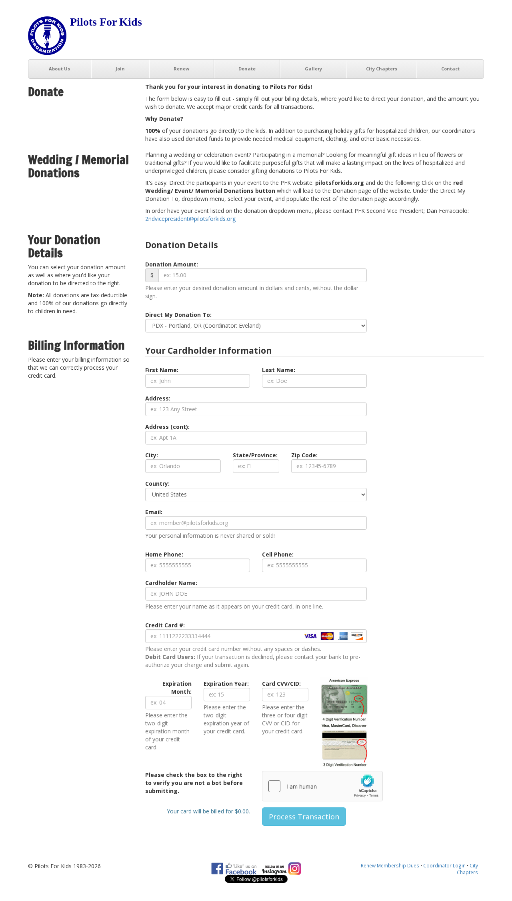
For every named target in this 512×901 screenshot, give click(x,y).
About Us (59, 69)
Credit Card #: (165, 625)
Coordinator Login (444, 865)
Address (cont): (167, 426)
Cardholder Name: (171, 583)
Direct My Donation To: (178, 314)
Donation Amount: (171, 264)
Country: (157, 483)
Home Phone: (164, 554)
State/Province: (255, 455)
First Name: (161, 370)
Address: (157, 398)
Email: (153, 512)
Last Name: (278, 370)
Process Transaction (304, 816)
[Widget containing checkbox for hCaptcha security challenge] (322, 786)
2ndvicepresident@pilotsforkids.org (190, 218)
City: (151, 455)
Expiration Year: (226, 683)
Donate (247, 69)
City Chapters (381, 69)
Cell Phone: (278, 554)
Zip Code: (304, 455)
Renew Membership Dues (390, 865)
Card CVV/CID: (281, 683)
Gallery (313, 69)
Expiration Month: (177, 687)
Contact (450, 69)
